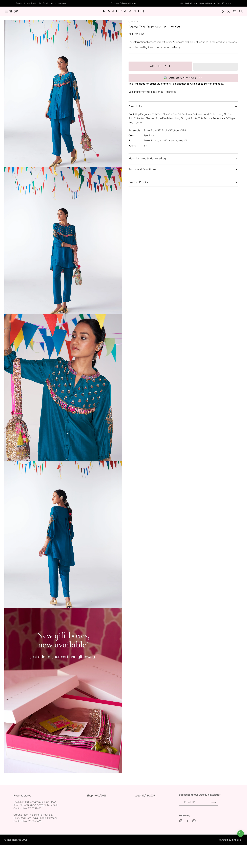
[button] (215, 66)
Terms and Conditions (142, 169)
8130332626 (34, 808)
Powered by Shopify (229, 839)
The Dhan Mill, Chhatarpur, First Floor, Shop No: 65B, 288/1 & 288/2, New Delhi (35, 803)
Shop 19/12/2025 (96, 795)
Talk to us (170, 91)
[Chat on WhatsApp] (240, 833)
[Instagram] (181, 821)
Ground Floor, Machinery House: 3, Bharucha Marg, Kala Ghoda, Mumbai (35, 816)
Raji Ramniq (14, 839)
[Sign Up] (214, 802)
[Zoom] (115, 26)
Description (136, 106)
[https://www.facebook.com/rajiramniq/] (187, 821)
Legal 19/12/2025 (145, 795)
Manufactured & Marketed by (147, 158)
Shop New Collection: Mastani (123, 3)
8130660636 (34, 821)
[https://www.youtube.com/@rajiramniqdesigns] (194, 821)
